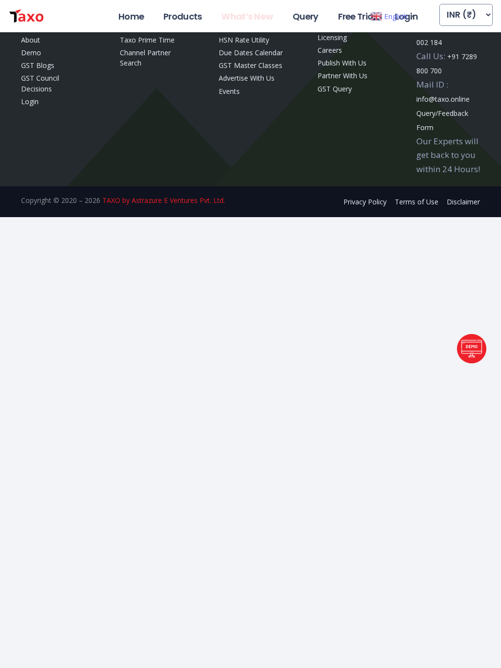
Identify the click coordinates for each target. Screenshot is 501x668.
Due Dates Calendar (251, 52)
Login (30, 101)
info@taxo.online (443, 99)
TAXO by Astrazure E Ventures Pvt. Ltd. (163, 200)
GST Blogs (37, 65)
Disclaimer (463, 201)
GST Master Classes (250, 65)
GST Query (335, 88)
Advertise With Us (246, 78)
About (30, 40)
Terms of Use (416, 201)
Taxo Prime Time (147, 40)
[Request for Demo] (471, 360)
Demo (31, 52)
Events (229, 91)
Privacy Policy (365, 201)
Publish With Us (342, 62)
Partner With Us (342, 75)
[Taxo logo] (26, 16)
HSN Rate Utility (244, 40)
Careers (330, 50)
